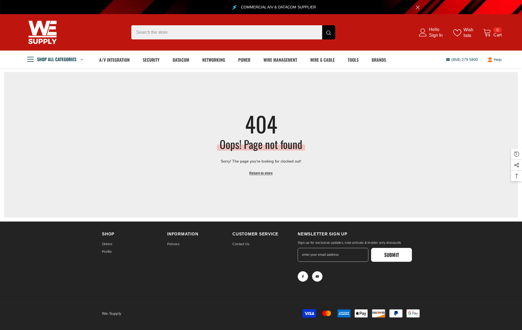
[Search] (233, 32)
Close (417, 7)
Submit (391, 254)
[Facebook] (303, 276)
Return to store (261, 173)
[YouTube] (317, 276)
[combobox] (226, 32)
